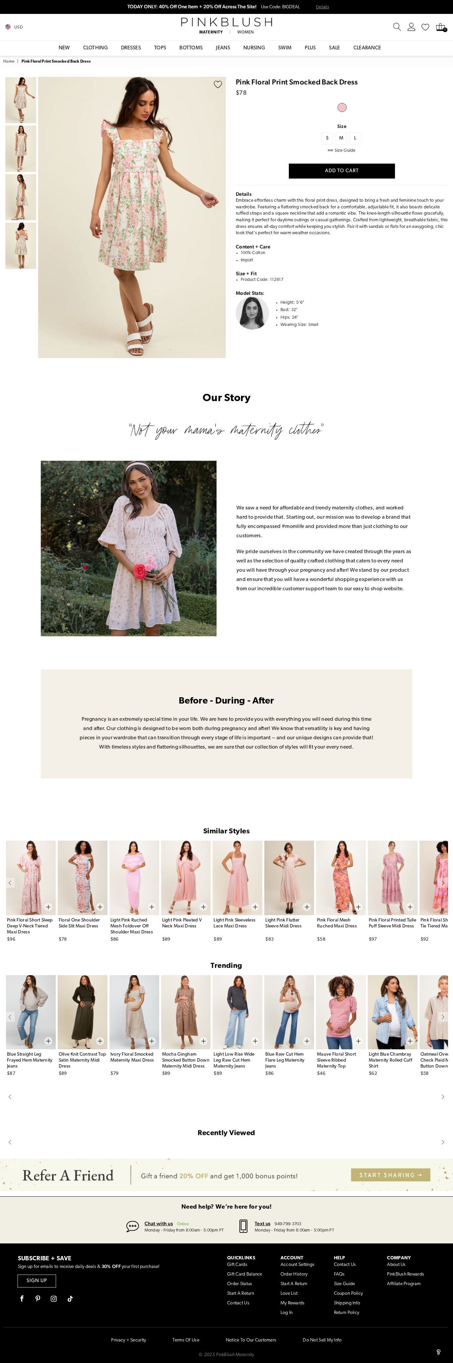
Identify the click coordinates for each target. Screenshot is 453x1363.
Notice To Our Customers (251, 1340)
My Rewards (293, 1303)
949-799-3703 (288, 1224)
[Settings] (412, 27)
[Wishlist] (425, 27)
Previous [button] (45, 217)
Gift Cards (237, 1264)
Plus (310, 48)
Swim (284, 48)
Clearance (367, 48)
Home (8, 62)
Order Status (239, 1284)
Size (342, 126)
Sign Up (37, 1281)
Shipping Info (347, 1303)
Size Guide (344, 1284)
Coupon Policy (348, 1293)
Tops (160, 48)
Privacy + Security (128, 1340)
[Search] (397, 27)
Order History (294, 1274)
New (64, 48)
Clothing (95, 48)
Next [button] (219, 217)
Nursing (254, 48)
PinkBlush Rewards (405, 1274)
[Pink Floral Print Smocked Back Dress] (342, 107)
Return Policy (346, 1312)
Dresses (131, 48)
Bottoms (191, 48)
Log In (287, 1312)
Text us (262, 1223)
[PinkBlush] (226, 22)
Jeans (223, 48)
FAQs (339, 1274)
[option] (132, 217)
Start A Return (240, 1293)
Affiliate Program (404, 1284)
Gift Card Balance (244, 1274)
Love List (289, 1293)
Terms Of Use (185, 1340)
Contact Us (238, 1303)
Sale (334, 48)
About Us (396, 1264)
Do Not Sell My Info (322, 1340)
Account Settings (297, 1264)
